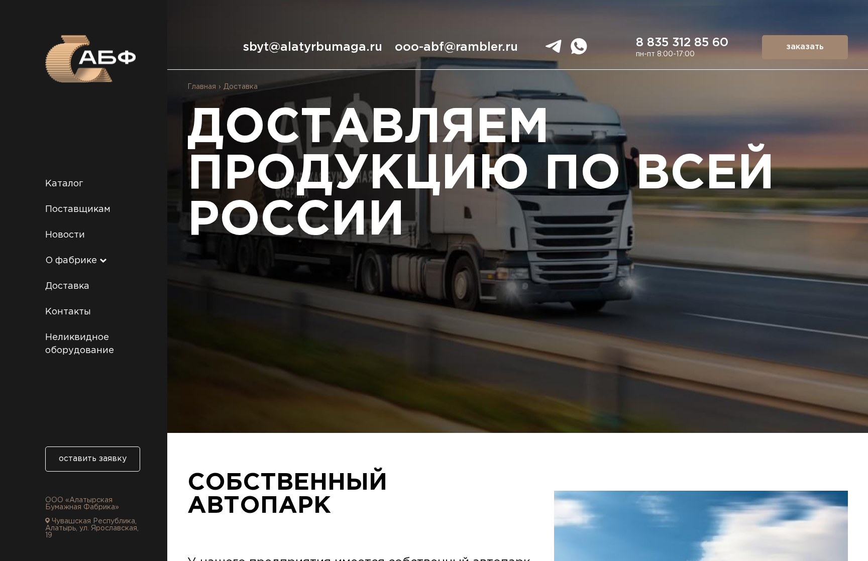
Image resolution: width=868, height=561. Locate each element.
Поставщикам (78, 209)
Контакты (68, 312)
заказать (805, 47)
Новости (65, 235)
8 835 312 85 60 (682, 42)
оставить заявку (93, 459)
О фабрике (72, 261)
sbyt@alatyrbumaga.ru (312, 47)
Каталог (64, 184)
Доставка (67, 286)
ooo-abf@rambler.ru (456, 47)
